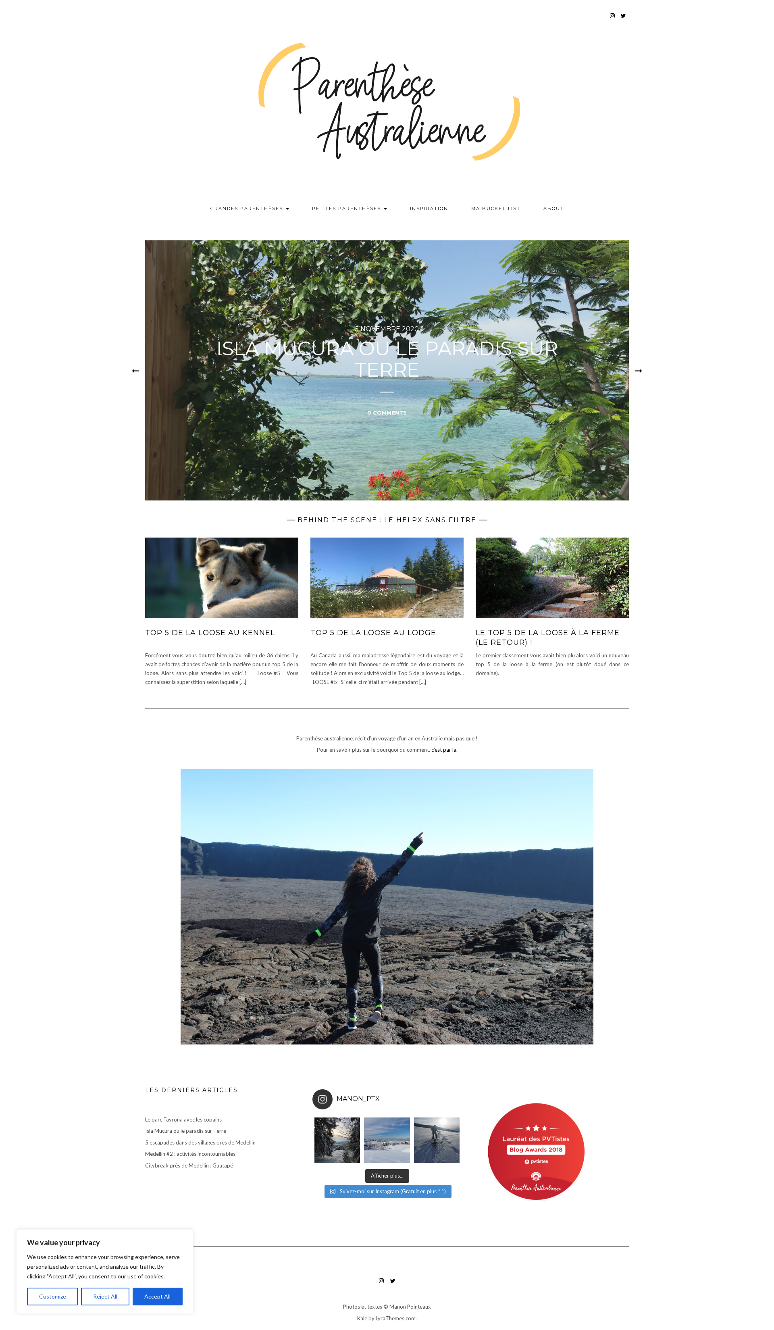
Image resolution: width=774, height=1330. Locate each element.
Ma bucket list (495, 208)
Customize (52, 1296)
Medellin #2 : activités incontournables (190, 1154)
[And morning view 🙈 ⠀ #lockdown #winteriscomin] (387, 1140)
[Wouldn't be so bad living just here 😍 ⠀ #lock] (337, 1140)
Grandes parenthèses (247, 208)
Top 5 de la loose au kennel (210, 632)
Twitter (624, 19)
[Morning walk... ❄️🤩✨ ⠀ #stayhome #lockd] (437, 1140)
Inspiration (429, 208)
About (553, 208)
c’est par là (443, 749)
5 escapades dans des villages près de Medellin (200, 1142)
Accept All (157, 1296)
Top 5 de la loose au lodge (373, 632)
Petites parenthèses (347, 208)
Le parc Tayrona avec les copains (183, 1119)
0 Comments (387, 412)
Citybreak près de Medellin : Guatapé (189, 1165)
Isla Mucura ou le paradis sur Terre (387, 359)
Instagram (613, 19)
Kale (362, 1318)
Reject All (105, 1296)
